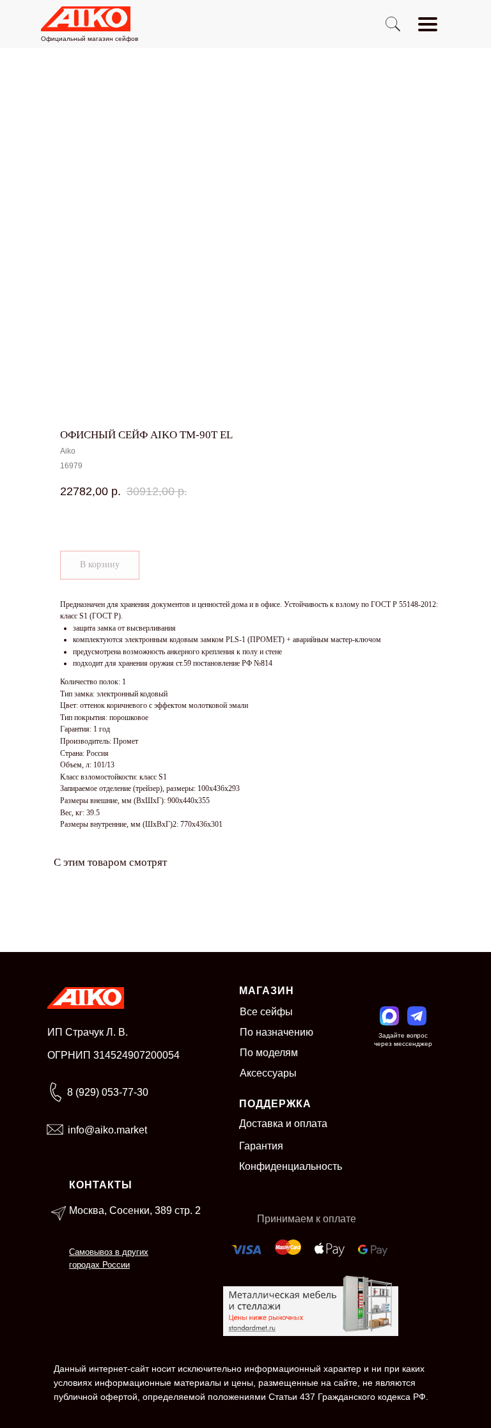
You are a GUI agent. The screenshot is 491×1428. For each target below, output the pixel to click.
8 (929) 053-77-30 (107, 1092)
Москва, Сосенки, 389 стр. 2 (135, 1210)
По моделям (269, 1052)
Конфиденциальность (290, 1166)
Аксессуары (268, 1073)
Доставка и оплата (283, 1123)
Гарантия (261, 1145)
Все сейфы (266, 1011)
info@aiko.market (107, 1130)
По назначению (276, 1032)
